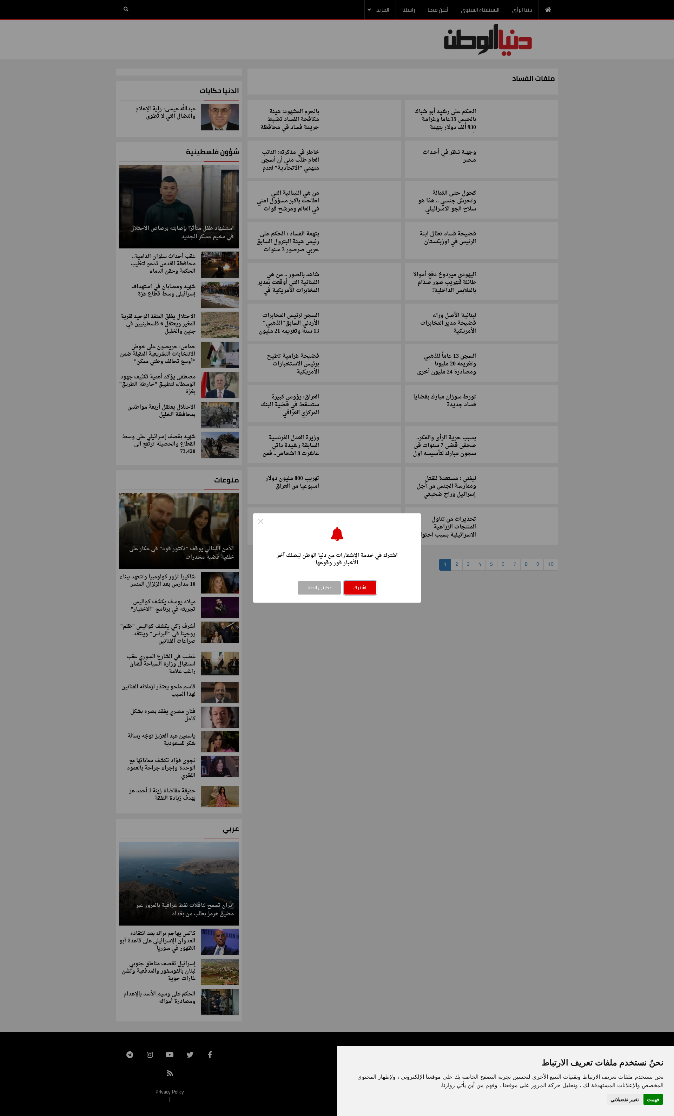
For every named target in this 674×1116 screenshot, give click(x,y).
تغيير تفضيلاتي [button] (624, 1099)
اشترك (359, 587)
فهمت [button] (653, 1099)
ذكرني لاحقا (319, 587)
